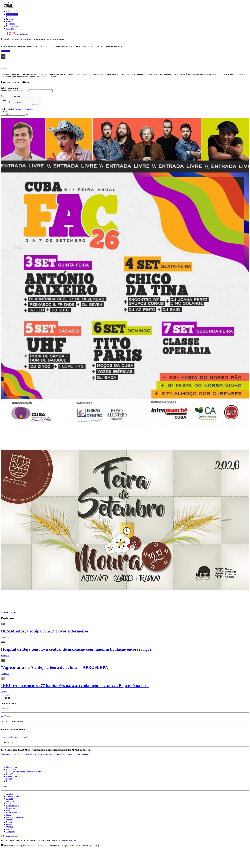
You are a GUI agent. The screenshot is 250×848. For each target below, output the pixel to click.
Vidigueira (10, 831)
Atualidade (5, 51)
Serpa (8, 829)
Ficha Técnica (12, 774)
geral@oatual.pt (21, 34)
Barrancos (10, 808)
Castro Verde (11, 813)
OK (96, 846)
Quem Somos (11, 767)
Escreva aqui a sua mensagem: (13, 96)
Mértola (9, 820)
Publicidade (11, 769)
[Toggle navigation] (2, 7)
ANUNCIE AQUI (8, 613)
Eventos (9, 781)
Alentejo (9, 794)
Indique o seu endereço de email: (14, 90)
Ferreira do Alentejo (14, 817)
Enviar (4, 111)
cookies (18, 845)
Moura (9, 822)
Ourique (9, 827)
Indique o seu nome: (9, 88)
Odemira (9, 824)
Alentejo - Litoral (13, 796)
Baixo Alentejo (12, 806)
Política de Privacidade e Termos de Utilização (25, 772)
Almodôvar (11, 801)
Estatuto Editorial (13, 776)
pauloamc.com (70, 840)
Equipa (9, 779)
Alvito (8, 803)
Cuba (8, 815)
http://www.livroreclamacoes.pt (14, 737)
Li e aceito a (18, 109)
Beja (8, 810)
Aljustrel (9, 799)
